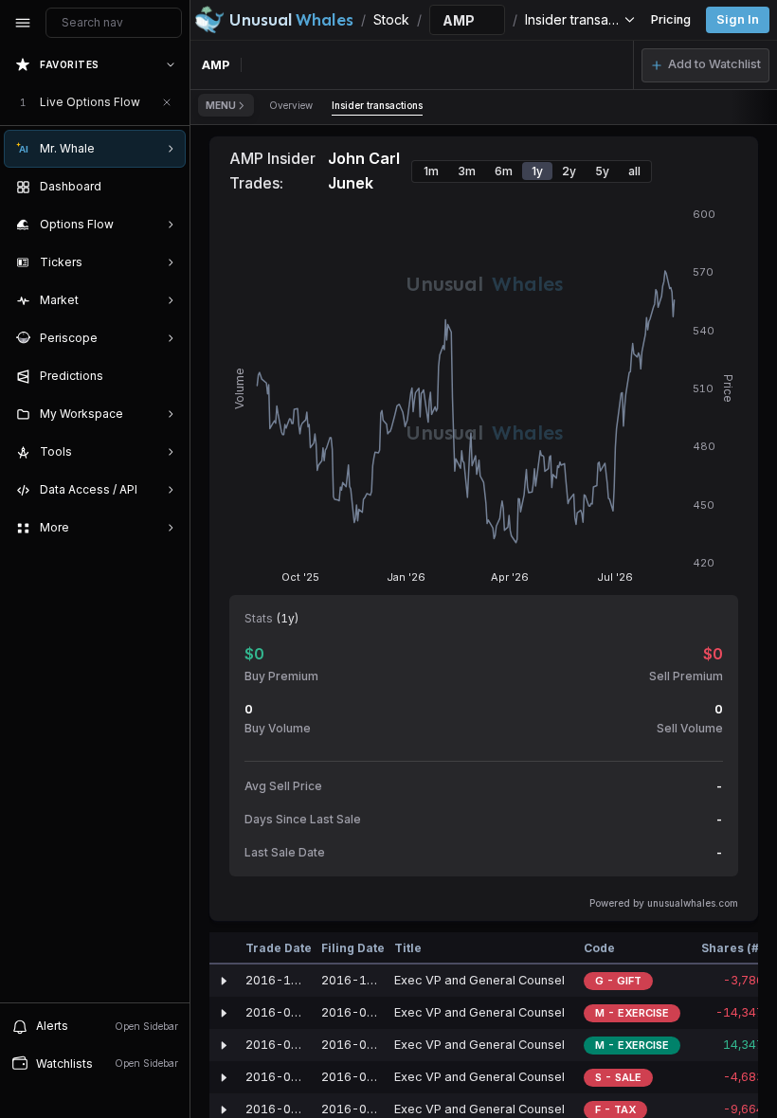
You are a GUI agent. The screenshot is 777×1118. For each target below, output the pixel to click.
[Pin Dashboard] (166, 187)
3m (467, 171)
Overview (291, 105)
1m (431, 171)
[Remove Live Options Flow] (166, 102)
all (634, 171)
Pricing (671, 19)
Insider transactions (377, 105)
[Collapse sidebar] (23, 23)
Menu (221, 105)
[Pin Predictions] (166, 376)
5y (602, 171)
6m (504, 171)
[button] (705, 65)
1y (537, 171)
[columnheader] (223, 948)
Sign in (737, 19)
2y (569, 171)
